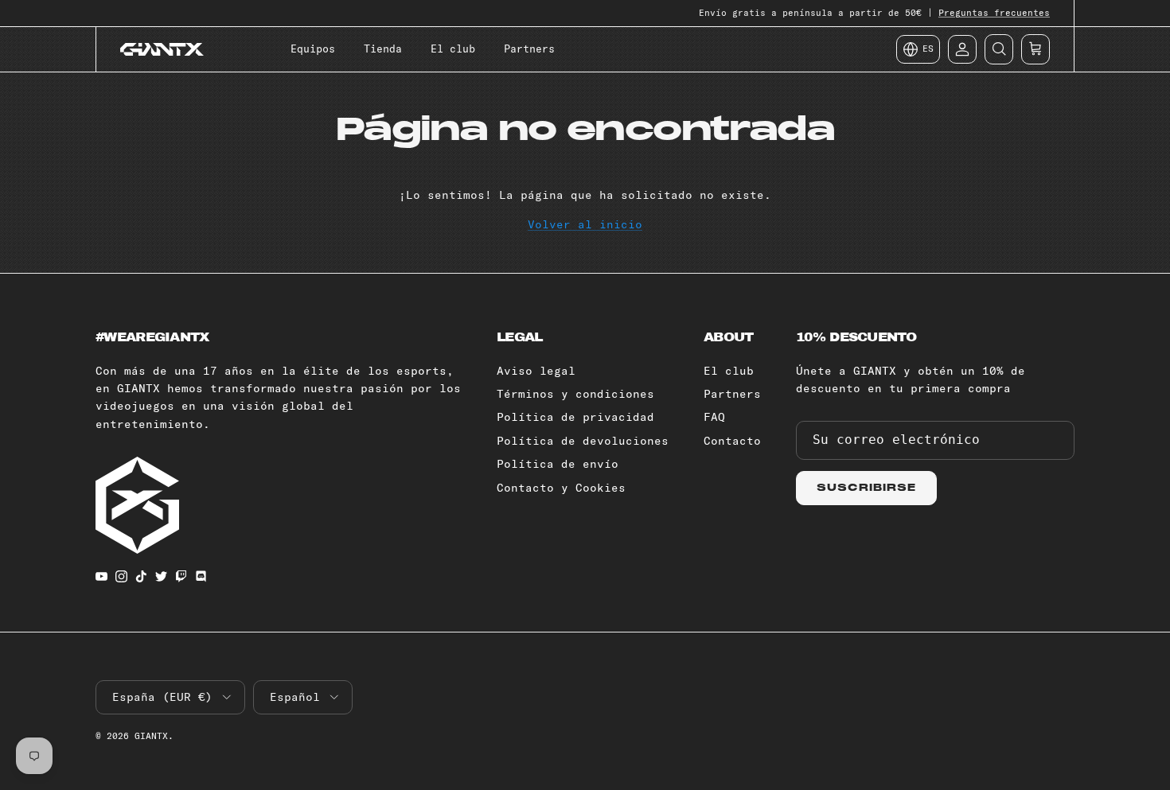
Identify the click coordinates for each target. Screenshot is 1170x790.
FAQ (714, 417)
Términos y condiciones (575, 394)
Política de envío (557, 464)
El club (453, 48)
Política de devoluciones (583, 441)
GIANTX (151, 735)
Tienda (383, 48)
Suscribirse (866, 487)
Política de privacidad (575, 417)
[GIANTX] (162, 49)
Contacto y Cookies (561, 488)
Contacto (732, 441)
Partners (529, 48)
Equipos (313, 48)
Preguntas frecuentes (994, 12)
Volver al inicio (585, 224)
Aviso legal (536, 371)
